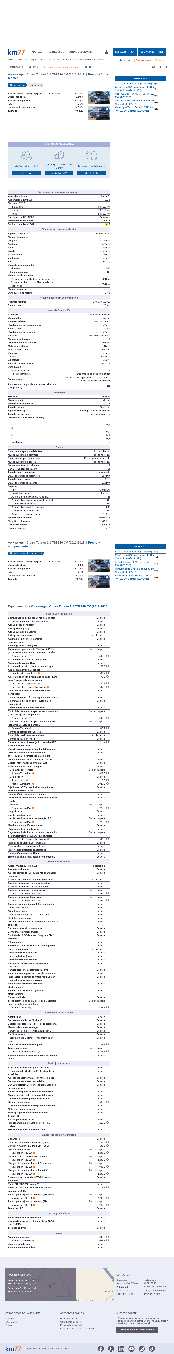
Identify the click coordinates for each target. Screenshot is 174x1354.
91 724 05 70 (30, 1288)
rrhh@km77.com (152, 1293)
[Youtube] (131, 1348)
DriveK (8, 1325)
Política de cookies (69, 1318)
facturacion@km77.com (155, 1286)
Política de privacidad (71, 1325)
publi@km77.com (125, 1293)
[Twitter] (111, 1348)
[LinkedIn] (121, 1348)
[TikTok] (152, 1348)
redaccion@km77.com (127, 1283)
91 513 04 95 (25, 1291)
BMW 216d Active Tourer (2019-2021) (133, 83)
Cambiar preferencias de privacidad (77, 1328)
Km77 (16, 52)
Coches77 (10, 1318)
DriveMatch (11, 1322)
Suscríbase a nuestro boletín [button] (137, 1329)
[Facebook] (101, 1348)
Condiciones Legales (70, 1322)
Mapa (34, 1283)
